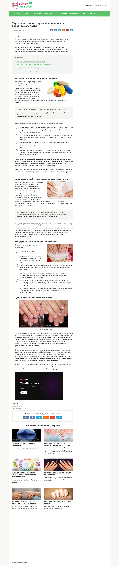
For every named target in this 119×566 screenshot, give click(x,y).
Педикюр (17, 14)
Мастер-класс (74, 14)
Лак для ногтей (62, 14)
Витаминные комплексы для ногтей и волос (30, 61)
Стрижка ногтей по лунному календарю (23, 444)
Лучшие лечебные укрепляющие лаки (29, 71)
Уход (84, 14)
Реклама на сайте (100, 5)
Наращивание (36, 14)
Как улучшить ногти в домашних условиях (30, 68)
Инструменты (48, 14)
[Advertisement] (42, 535)
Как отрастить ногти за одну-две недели (57, 502)
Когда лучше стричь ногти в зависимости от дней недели (24, 502)
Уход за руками (21, 30)
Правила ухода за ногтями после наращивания (57, 473)
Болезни (92, 14)
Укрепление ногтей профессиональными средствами (33, 65)
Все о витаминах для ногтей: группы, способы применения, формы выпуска (24, 474)
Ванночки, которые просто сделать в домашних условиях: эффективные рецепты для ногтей (58, 445)
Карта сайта (89, 5)
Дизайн (26, 14)
